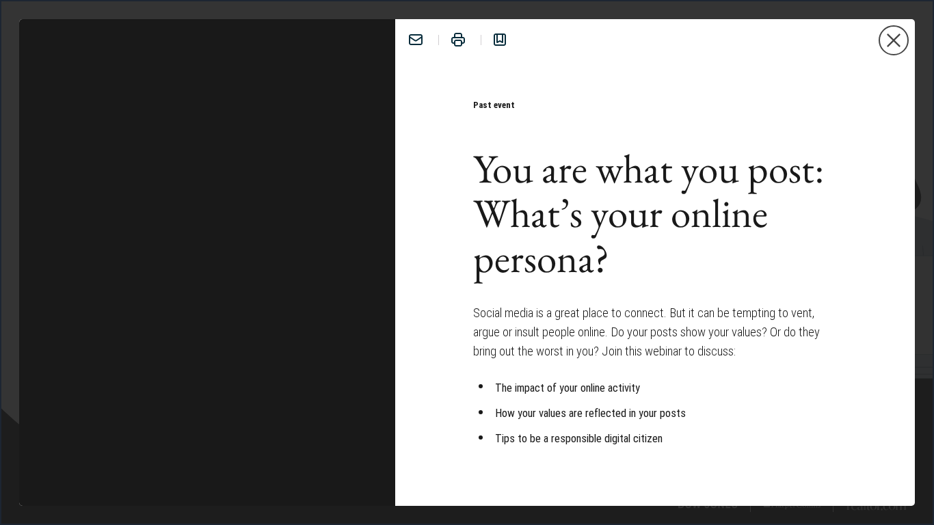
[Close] (894, 40)
